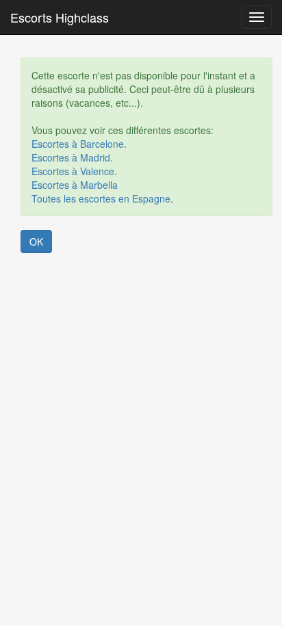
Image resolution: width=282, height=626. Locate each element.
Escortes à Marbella (74, 185)
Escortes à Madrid (70, 157)
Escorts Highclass (59, 17)
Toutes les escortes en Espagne (100, 198)
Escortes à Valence (72, 171)
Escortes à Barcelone (77, 144)
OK (36, 241)
